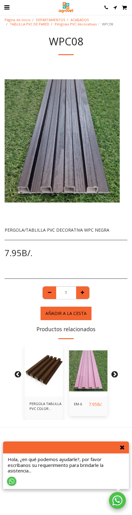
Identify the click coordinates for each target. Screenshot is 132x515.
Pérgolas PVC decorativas (76, 24)
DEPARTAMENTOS (50, 19)
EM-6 (78, 404)
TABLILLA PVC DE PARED (29, 24)
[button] (7, 7)
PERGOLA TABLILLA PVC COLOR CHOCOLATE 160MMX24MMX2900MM (48, 406)
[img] (44, 370)
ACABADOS (80, 19)
